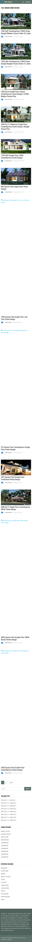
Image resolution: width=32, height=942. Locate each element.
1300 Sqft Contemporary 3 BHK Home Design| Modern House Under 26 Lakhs (16, 32)
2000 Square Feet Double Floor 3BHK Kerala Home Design (15, 638)
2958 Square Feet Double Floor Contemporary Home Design (12, 768)
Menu (28, 2)
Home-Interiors (14, 937)
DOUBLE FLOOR (5, 834)
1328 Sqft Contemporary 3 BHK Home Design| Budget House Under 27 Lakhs (16, 62)
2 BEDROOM (4, 845)
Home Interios (8, 160)
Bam (10, 939)
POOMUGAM (4, 894)
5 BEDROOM (4, 854)
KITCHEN (3, 882)
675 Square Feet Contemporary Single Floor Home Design (15, 448)
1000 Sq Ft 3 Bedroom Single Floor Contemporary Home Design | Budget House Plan (15, 126)
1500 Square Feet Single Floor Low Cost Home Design (14, 318)
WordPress (4, 939)
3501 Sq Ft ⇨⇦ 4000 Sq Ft (8, 817)
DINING (3, 874)
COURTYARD (4, 871)
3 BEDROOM (4, 848)
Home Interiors (8, 36)
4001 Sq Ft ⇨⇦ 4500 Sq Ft (8, 820)
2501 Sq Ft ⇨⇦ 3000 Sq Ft (8, 811)
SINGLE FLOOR (5, 831)
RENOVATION (5, 840)
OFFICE (3, 891)
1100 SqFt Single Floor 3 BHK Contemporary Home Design (12, 156)
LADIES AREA (5, 885)
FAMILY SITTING (5, 877)
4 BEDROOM (4, 851)
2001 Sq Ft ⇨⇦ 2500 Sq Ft (8, 809)
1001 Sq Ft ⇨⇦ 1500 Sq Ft (8, 803)
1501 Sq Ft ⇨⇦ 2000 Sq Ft (8, 806)
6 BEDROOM (4, 857)
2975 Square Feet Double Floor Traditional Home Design (12, 478)
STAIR (2, 899)
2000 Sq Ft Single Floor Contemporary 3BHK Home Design (15, 508)
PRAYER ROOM (5, 897)
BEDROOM (4, 868)
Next (11, 782)
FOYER (3, 879)
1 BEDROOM (4, 843)
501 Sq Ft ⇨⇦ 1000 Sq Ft (8, 800)
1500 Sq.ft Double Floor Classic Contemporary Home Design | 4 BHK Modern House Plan (15, 94)
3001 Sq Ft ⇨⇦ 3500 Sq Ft (8, 814)
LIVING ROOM (5, 888)
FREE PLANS (4, 837)
